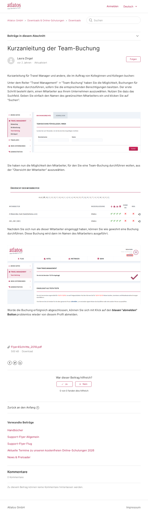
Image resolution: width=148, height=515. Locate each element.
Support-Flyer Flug (19, 443)
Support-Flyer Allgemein (23, 437)
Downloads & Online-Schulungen (45, 20)
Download (27, 351)
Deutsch (128, 6)
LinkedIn (20, 363)
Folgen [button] (133, 59)
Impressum (133, 507)
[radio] (64, 384)
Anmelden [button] (112, 6)
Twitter (15, 363)
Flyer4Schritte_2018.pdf (26, 347)
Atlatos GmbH (15, 20)
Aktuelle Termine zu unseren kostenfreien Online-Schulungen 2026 (50, 450)
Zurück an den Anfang (21, 407)
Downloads (75, 20)
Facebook (9, 363)
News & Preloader (19, 457)
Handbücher (15, 430)
